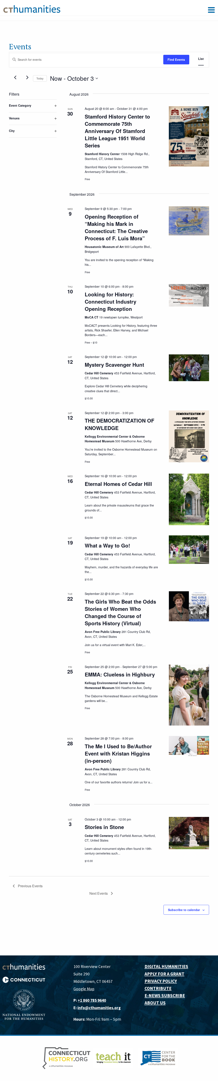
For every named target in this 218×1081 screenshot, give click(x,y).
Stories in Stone (104, 827)
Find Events (176, 59)
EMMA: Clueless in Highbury (120, 674)
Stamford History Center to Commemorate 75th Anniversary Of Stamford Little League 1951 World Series (117, 131)
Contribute (158, 988)
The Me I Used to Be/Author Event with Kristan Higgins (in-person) (118, 753)
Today (39, 78)
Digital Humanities (166, 966)
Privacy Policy (161, 981)
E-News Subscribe (165, 995)
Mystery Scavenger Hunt (114, 364)
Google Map (83, 988)
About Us (155, 1003)
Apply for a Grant (164, 974)
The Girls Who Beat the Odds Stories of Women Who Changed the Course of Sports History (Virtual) (120, 612)
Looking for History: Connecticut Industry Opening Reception (110, 301)
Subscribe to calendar (184, 910)
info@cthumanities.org (99, 1007)
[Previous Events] (15, 77)
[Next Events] (27, 77)
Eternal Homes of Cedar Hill (118, 483)
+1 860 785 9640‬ (92, 1000)
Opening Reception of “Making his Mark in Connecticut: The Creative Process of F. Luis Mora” (116, 227)
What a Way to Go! (107, 545)
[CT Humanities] (31, 8)
